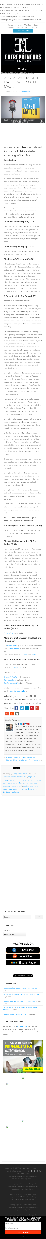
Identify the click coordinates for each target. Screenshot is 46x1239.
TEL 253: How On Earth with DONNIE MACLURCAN (19, 1001)
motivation (34, 783)
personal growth (16, 786)
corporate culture (9, 777)
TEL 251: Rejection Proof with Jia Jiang (15, 1014)
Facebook (24, 655)
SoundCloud (30, 667)
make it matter (16, 783)
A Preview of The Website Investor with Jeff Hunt (21, 757)
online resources (22, 1026)
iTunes (13, 667)
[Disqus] (23, 822)
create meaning (21, 777)
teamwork (16, 789)
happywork (31, 780)
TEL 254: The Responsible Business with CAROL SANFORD (21, 994)
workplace (15, 792)
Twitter (33, 655)
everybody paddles (19, 780)
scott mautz (7, 789)
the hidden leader (26, 789)
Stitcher (19, 667)
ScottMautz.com (13, 649)
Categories (6, 930)
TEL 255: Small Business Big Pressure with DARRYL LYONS (21, 988)
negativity (6, 786)
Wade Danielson (26, 91)
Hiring (15, 774)
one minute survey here (18, 691)
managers (25, 783)
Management (22, 774)
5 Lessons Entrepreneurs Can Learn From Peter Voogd (23, 760)
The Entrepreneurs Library (23, 49)
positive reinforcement (31, 786)
